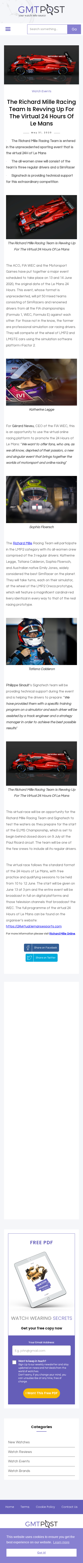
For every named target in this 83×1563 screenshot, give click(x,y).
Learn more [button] (61, 1542)
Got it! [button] (41, 1552)
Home (9, 1507)
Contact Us (69, 1507)
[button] (8, 29)
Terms (25, 1507)
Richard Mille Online (62, 933)
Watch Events (19, 1461)
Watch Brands (19, 1471)
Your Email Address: (42, 1342)
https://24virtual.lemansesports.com (34, 926)
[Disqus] (41, 1044)
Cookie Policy (45, 1507)
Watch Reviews (20, 1452)
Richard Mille (22, 543)
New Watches (19, 1442)
